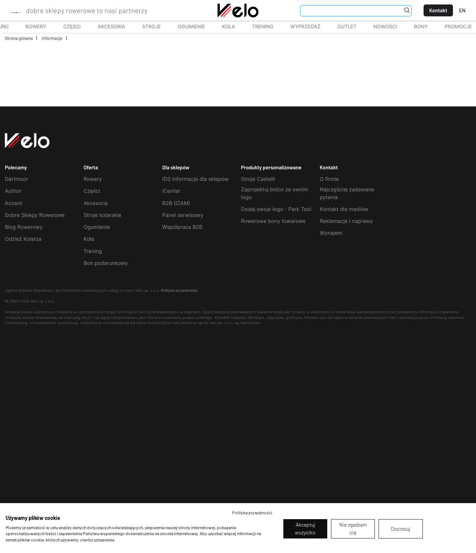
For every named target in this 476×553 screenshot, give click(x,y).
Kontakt (438, 10)
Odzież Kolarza (23, 239)
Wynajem (331, 233)
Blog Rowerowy (24, 227)
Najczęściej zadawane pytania (347, 193)
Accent (13, 203)
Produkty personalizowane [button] (271, 167)
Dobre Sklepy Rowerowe (35, 215)
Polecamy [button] (16, 167)
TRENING (258, 27)
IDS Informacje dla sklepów (195, 179)
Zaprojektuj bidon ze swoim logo (274, 193)
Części (68, 27)
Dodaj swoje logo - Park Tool (276, 209)
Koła (226, 27)
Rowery (32, 27)
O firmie (329, 179)
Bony (421, 27)
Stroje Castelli (258, 179)
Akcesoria (107, 27)
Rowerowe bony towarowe (273, 221)
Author (13, 191)
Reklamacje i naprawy (346, 221)
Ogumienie (187, 27)
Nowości (385, 27)
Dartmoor (16, 179)
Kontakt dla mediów (344, 209)
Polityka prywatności (179, 290)
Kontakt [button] (329, 167)
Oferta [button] (91, 167)
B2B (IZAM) (176, 203)
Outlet (342, 27)
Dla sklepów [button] (175, 167)
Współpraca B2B (182, 227)
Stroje (147, 27)
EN (462, 10)
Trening (93, 251)
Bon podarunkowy (106, 263)
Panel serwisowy (182, 215)
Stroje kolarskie (102, 215)
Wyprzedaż (301, 27)
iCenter (171, 191)
